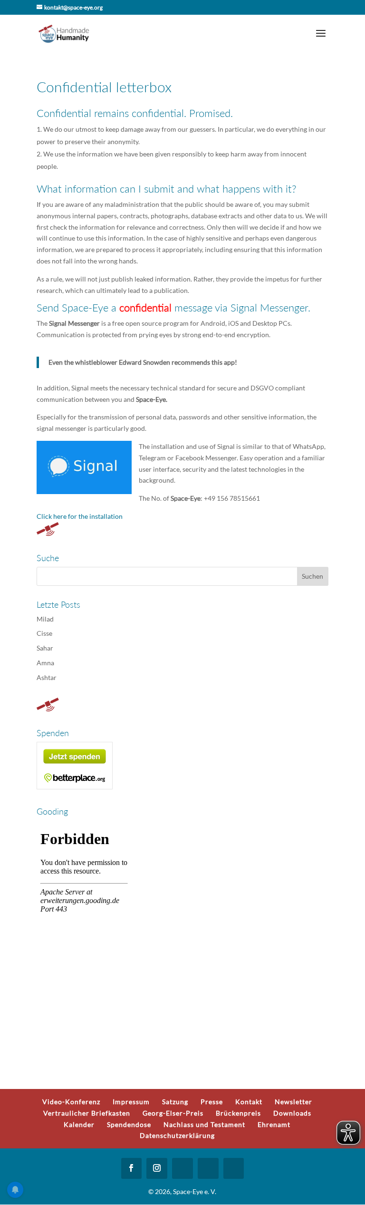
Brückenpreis (238, 1113)
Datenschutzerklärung (177, 1135)
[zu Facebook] (131, 1168)
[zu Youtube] (182, 1168)
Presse (212, 1102)
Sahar (45, 648)
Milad (45, 619)
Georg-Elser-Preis (173, 1113)
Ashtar (47, 677)
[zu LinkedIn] (208, 1168)
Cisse (44, 633)
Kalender (79, 1124)
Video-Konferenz (71, 1102)
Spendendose (129, 1124)
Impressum (131, 1102)
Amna (45, 663)
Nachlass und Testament (204, 1124)
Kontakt (248, 1102)
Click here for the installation (80, 516)
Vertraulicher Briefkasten (86, 1113)
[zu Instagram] (156, 1168)
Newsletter (293, 1102)
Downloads (292, 1113)
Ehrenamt (274, 1124)
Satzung (175, 1102)
